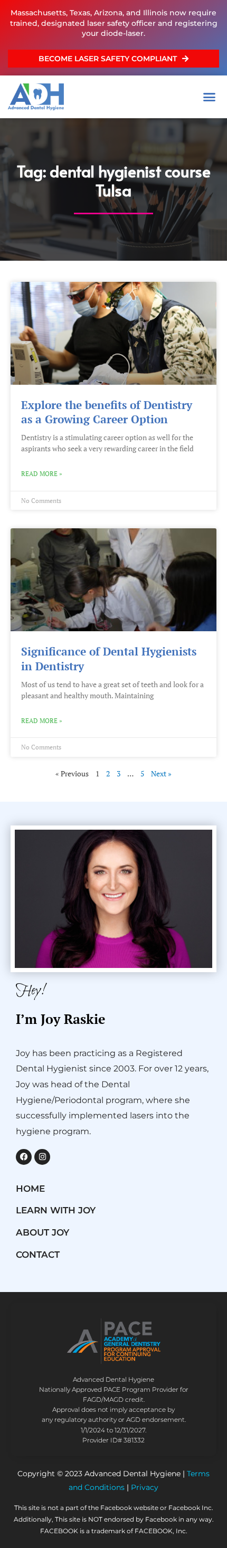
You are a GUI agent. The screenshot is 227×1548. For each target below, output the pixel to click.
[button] (210, 97)
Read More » (41, 474)
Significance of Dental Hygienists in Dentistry (108, 658)
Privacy (144, 1487)
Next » (161, 773)
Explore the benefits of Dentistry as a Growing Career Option (106, 411)
